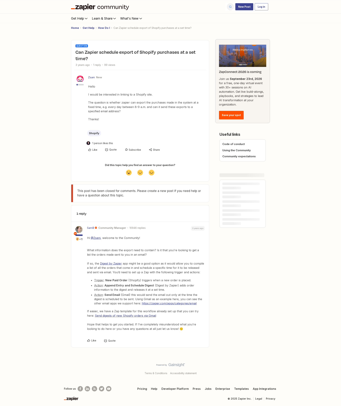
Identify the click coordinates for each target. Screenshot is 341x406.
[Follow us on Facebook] (80, 388)
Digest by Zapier (111, 263)
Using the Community (236, 150)
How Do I (104, 28)
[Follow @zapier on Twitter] (101, 388)
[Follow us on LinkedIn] (87, 388)
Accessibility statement (183, 373)
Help (154, 389)
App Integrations (264, 389)
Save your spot (231, 115)
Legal (258, 398)
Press (197, 389)
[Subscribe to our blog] (94, 388)
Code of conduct (233, 144)
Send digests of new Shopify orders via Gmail (125, 315)
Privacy (270, 398)
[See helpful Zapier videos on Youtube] (108, 388)
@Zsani (96, 238)
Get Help (77, 18)
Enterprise (222, 389)
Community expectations (239, 156)
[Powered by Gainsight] (170, 365)
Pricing (142, 389)
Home (75, 28)
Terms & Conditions (156, 373)
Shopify (94, 133)
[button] (244, 6)
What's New (129, 18)
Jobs (208, 389)
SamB (90, 228)
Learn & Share (102, 18)
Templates (241, 389)
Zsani (91, 77)
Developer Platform (175, 389)
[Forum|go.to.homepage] (101, 6)
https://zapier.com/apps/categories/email (169, 303)
